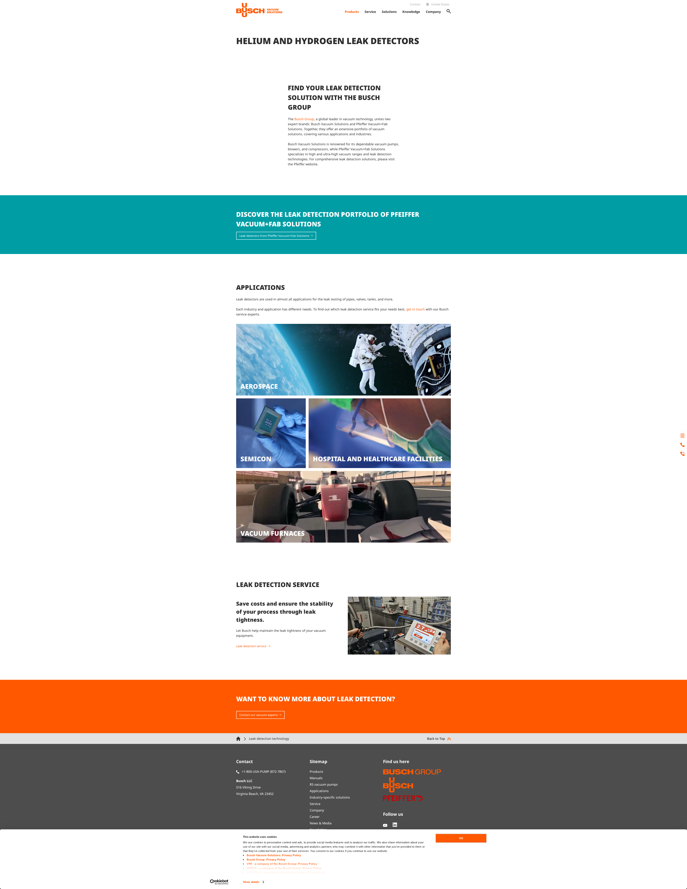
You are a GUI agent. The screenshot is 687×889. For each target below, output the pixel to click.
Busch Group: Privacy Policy (266, 859)
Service (315, 804)
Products (316, 771)
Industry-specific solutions (330, 797)
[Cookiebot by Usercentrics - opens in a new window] (219, 882)
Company (317, 810)
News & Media (321, 823)
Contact (415, 4)
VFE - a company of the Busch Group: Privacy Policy (282, 863)
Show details (251, 881)
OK (461, 838)
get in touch (415, 309)
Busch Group (304, 119)
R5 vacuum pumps (324, 784)
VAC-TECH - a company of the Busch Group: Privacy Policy (286, 872)
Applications (319, 791)
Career (315, 816)
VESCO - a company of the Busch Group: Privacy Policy (284, 868)
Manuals (316, 778)
